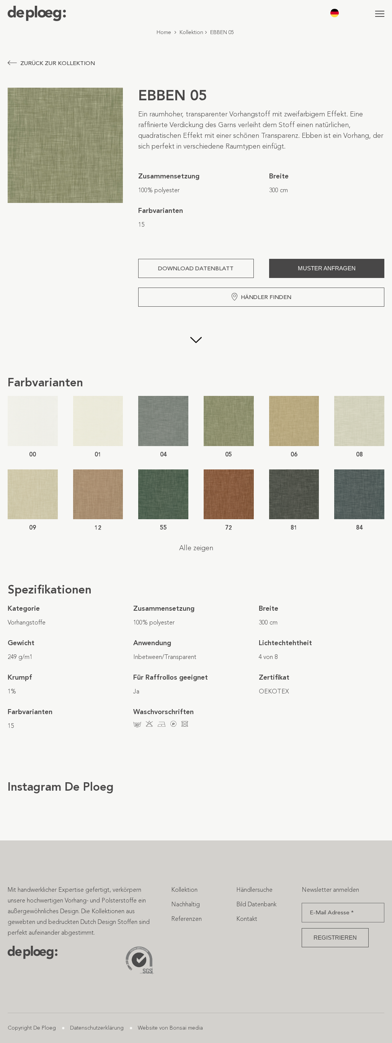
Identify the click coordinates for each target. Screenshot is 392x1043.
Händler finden (266, 297)
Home (164, 32)
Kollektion (191, 32)
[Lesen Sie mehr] (196, 341)
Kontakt (246, 918)
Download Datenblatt (196, 268)
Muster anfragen (327, 268)
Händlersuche (254, 889)
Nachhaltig (185, 904)
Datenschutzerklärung (97, 1028)
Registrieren (335, 937)
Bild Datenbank (256, 904)
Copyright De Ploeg (32, 1028)
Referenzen (186, 918)
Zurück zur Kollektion (57, 63)
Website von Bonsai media (170, 1028)
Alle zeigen (196, 548)
